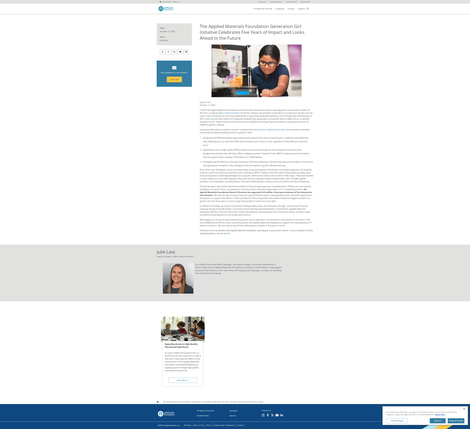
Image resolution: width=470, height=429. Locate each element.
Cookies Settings (396, 421)
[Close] (464, 408)
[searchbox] (308, 9)
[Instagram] (263, 415)
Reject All (437, 421)
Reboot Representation (229, 113)
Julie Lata (206, 102)
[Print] (186, 51)
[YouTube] (277, 415)
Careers (301, 8)
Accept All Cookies (456, 421)
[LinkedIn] (282, 415)
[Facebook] (268, 415)
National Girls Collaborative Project (269, 129)
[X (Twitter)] (272, 415)
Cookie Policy (440, 414)
